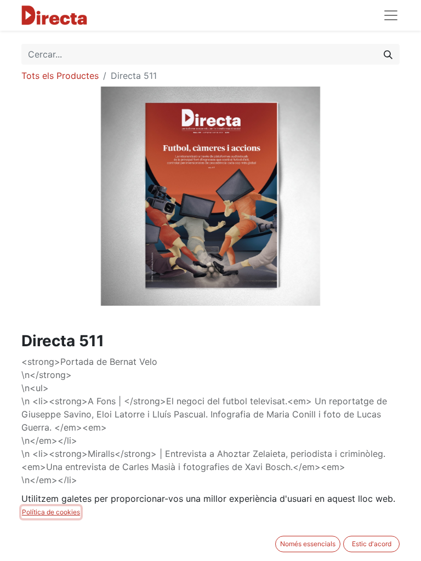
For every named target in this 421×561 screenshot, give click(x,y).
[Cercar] (388, 54)
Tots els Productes (60, 75)
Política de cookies (51, 512)
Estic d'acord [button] (371, 544)
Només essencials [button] (307, 544)
